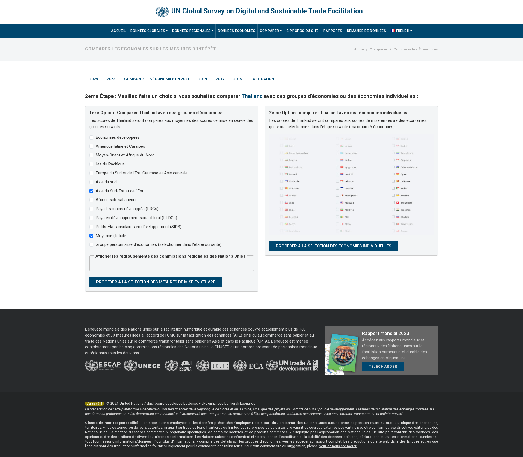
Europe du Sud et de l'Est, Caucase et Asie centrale (141, 173)
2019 (202, 79)
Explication (262, 79)
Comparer (269, 31)
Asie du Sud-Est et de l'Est (119, 191)
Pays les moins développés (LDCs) (127, 208)
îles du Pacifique (110, 164)
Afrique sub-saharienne (117, 199)
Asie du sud (106, 182)
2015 (237, 79)
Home (359, 49)
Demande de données (366, 31)
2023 (111, 79)
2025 (93, 79)
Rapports (332, 31)
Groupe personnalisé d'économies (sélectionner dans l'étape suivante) (158, 244)
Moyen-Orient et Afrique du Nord (125, 155)
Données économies (236, 31)
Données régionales (191, 31)
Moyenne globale (111, 235)
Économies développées (118, 137)
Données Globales (147, 31)
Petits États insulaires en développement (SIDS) (138, 226)
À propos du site (302, 31)
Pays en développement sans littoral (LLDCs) (136, 217)
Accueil (118, 31)
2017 (220, 79)
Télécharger (383, 366)
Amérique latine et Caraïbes (120, 146)
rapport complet (328, 441)
